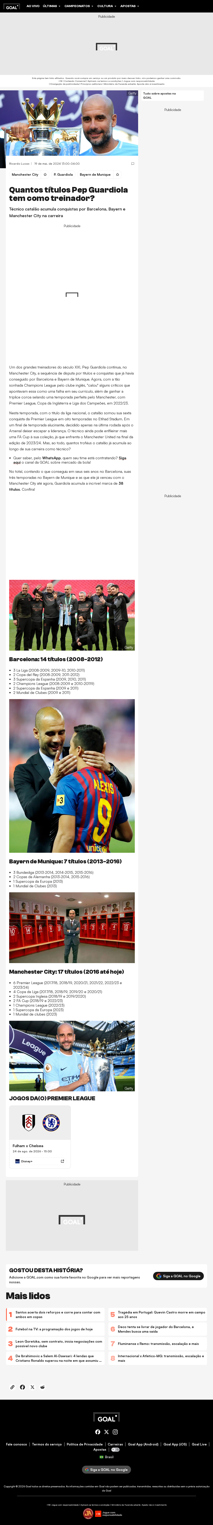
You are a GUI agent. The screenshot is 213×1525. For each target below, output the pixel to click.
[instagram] (115, 1433)
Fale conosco (16, 1444)
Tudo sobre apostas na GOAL (159, 95)
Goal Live (199, 1444)
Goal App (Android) (143, 1444)
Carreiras (115, 1444)
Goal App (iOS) (175, 1444)
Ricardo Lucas (19, 163)
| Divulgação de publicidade (63, 84)
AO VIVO (33, 6)
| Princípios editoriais (90, 84)
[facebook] (97, 1433)
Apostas (99, 1450)
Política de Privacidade (85, 1444)
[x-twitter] (106, 1433)
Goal (28, 1486)
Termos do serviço (47, 1444)
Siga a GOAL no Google (182, 1276)
